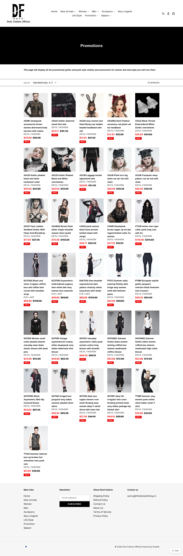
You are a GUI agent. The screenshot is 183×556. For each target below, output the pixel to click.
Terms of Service (102, 512)
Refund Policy (100, 500)
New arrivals (30, 500)
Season (27, 528)
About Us (98, 508)
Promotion (29, 524)
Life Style (28, 520)
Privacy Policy (100, 516)
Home (27, 496)
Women (28, 504)
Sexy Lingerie (31, 516)
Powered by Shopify (150, 547)
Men (26, 508)
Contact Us (99, 504)
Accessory (29, 512)
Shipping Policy (101, 496)
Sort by (27, 83)
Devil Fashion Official (131, 547)
